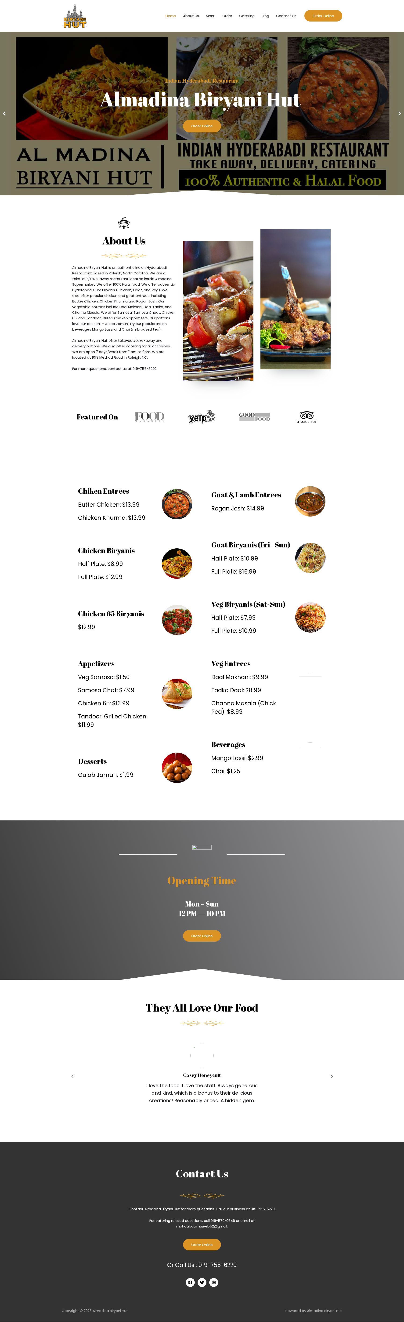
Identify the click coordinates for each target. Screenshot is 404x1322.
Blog (265, 15)
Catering (247, 15)
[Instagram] (213, 1282)
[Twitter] (202, 1282)
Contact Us (286, 15)
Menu (210, 15)
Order (227, 15)
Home (171, 15)
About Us (191, 15)
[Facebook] (190, 1282)
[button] (202, 936)
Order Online (202, 126)
